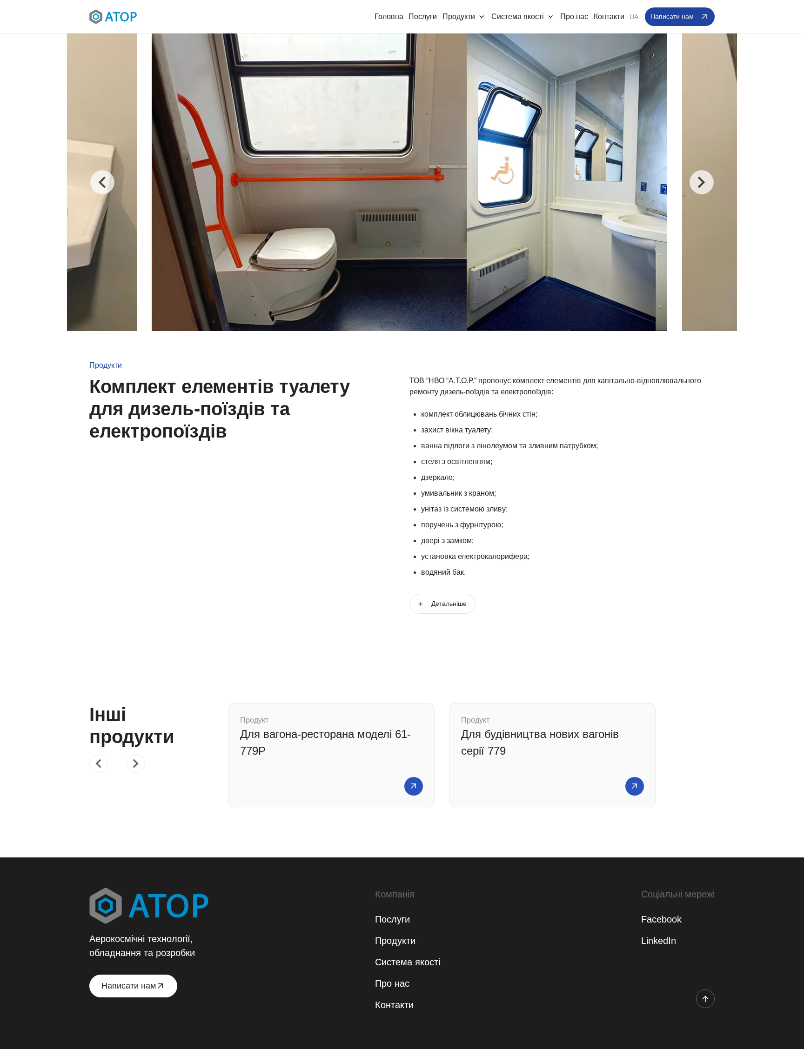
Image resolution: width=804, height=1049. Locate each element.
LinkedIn (658, 941)
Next (702, 182)
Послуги (423, 16)
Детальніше (449, 603)
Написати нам (672, 16)
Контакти (609, 16)
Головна (389, 16)
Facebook (661, 919)
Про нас (574, 16)
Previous (102, 182)
